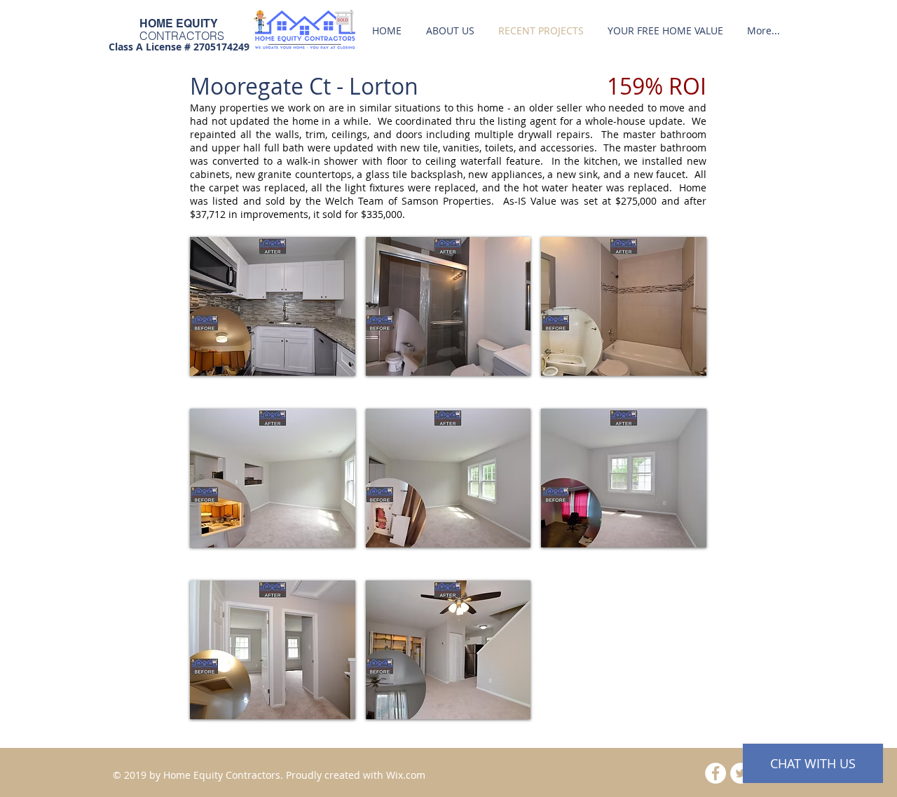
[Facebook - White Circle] (715, 773)
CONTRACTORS (181, 36)
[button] (272, 306)
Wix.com (405, 775)
